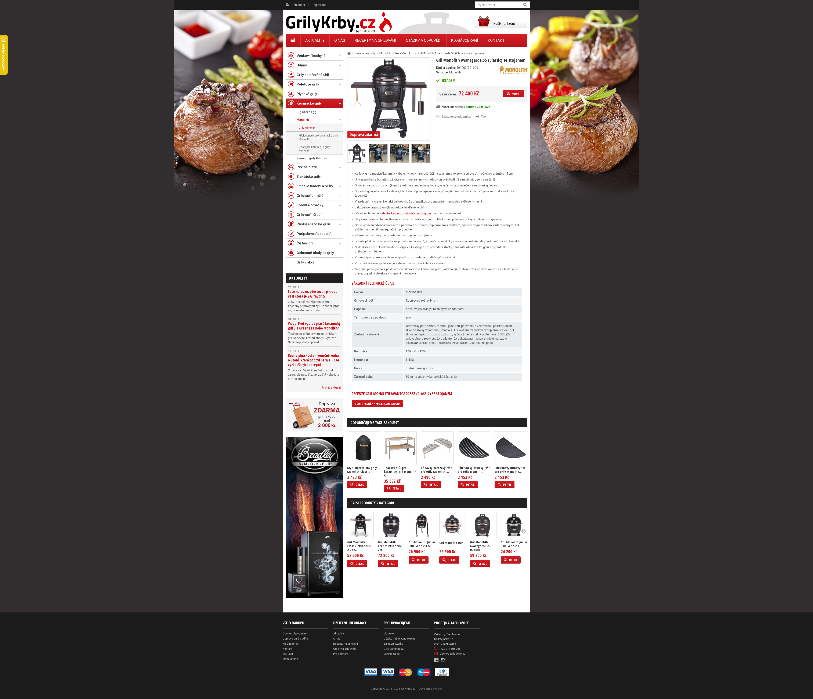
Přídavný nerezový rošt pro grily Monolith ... (436, 469)
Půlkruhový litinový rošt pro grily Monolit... (474, 469)
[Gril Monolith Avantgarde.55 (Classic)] (483, 525)
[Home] (293, 40)
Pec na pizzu (307, 167)
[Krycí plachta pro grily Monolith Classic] (363, 448)
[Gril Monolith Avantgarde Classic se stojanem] (388, 98)
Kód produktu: (446, 67)
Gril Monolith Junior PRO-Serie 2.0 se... (422, 544)
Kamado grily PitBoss (312, 158)
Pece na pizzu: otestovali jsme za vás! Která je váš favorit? (312, 294)
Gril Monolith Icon (451, 543)
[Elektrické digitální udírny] (314, 517)
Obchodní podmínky (295, 633)
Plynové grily (307, 94)
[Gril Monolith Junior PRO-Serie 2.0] (514, 525)
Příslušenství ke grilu (313, 224)
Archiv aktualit (331, 387)
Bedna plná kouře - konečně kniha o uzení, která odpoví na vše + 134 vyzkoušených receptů (313, 360)
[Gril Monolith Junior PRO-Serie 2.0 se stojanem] (422, 525)
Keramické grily (309, 103)
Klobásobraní (464, 40)
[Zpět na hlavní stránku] (349, 53)
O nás (339, 40)
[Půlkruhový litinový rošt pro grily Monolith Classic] (474, 448)
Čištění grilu (306, 243)
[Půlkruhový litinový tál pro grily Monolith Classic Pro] (511, 448)
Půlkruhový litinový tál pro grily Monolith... (510, 469)
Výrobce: (442, 72)
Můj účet (288, 653)
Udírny (302, 65)
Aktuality (298, 278)
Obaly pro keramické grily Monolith (314, 148)
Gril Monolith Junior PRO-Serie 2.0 (514, 544)
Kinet (439, 688)
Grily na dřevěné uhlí (313, 75)
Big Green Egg (307, 112)
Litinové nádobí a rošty (315, 186)
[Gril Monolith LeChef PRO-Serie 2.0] (391, 525)
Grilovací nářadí (309, 214)
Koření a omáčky (310, 205)
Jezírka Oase (392, 653)
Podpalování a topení (313, 234)
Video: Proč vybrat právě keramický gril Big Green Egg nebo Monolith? (314, 326)
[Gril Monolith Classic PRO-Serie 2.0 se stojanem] (360, 525)
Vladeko (389, 633)
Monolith (303, 119)
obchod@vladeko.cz (452, 653)
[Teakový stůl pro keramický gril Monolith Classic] (400, 448)
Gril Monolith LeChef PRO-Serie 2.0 (390, 545)
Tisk (483, 116)
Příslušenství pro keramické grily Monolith (318, 137)
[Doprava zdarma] (314, 414)
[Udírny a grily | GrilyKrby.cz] (339, 22)
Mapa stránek (291, 658)
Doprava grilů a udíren (296, 638)
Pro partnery (340, 653)
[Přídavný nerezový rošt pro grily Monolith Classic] (437, 448)
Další (428, 153)
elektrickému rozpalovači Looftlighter (406, 213)
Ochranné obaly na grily (315, 253)
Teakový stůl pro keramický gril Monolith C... (400, 471)
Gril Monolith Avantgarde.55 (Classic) (480, 545)
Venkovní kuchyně (311, 56)
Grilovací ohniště (310, 195)
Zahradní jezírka (393, 643)
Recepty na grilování (375, 40)
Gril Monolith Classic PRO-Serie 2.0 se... (359, 545)
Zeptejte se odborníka (456, 116)
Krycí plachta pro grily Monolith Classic (362, 469)
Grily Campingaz (394, 648)
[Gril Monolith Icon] (452, 525)
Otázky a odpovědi (423, 40)
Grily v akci (305, 262)
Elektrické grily (309, 176)
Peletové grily (308, 84)
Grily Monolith (307, 127)
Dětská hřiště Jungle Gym (399, 638)
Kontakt (496, 40)
